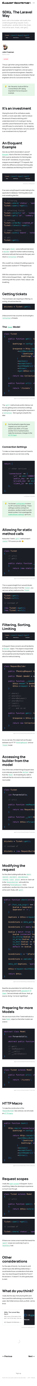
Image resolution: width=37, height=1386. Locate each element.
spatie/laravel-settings (16, 514)
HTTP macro (8, 1113)
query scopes (14, 1184)
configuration (20, 504)
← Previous (7, 1356)
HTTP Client (12, 435)
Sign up (18, 1373)
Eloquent (5, 154)
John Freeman (8, 52)
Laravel (6, 59)
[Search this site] (30, 3)
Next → (31, 1356)
